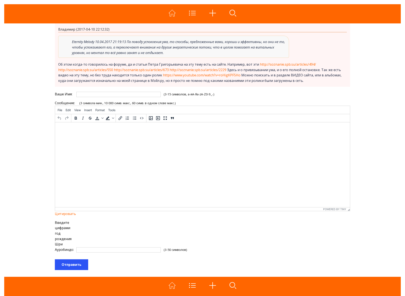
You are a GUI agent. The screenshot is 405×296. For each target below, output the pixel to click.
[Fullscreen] (165, 118)
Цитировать (65, 213)
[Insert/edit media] (158, 118)
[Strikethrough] (90, 118)
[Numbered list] (127, 118)
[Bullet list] (134, 118)
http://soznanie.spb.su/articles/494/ (288, 64)
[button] (99, 118)
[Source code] (141, 118)
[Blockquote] (172, 118)
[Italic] (82, 118)
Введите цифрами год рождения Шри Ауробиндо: (64, 236)
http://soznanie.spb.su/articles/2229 (198, 70)
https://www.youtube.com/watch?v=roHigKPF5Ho (201, 75)
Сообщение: (64, 103)
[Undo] (59, 118)
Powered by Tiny (334, 209)
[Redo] (66, 118)
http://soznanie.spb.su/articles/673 (141, 70)
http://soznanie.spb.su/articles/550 (85, 70)
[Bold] (75, 118)
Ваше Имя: (63, 94)
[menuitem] (60, 110)
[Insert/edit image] (150, 118)
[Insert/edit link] (120, 118)
